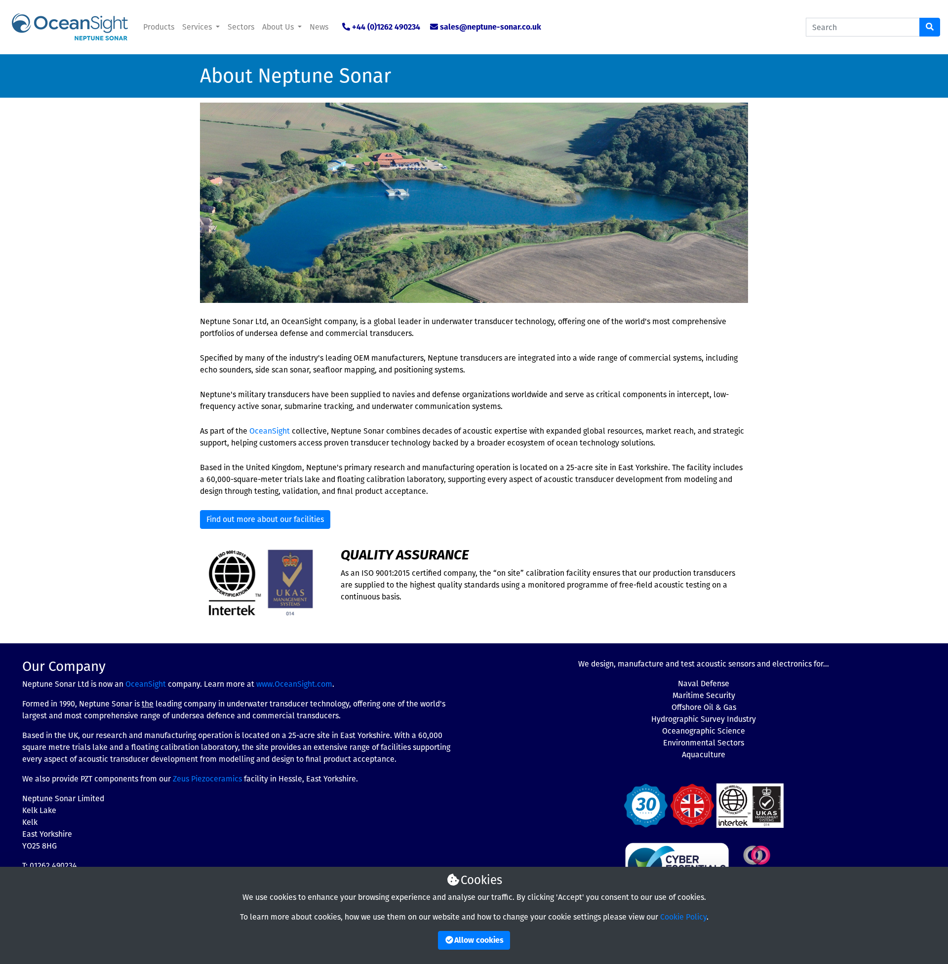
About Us (279, 27)
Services (198, 27)
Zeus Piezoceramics (207, 778)
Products (158, 27)
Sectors (241, 27)
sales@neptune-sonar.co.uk (490, 27)
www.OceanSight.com (294, 684)
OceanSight (269, 431)
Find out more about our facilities (265, 519)
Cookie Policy (683, 917)
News (319, 27)
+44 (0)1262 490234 (386, 27)
